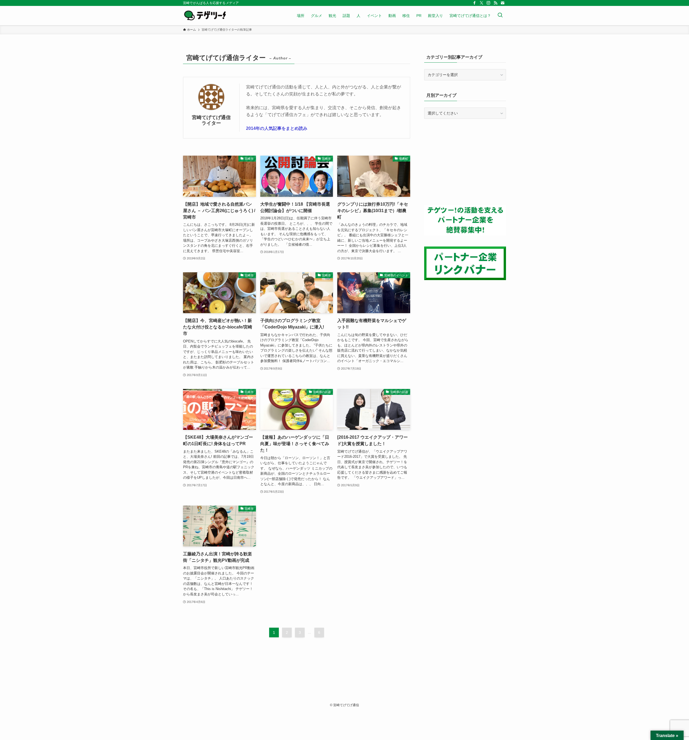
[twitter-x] (481, 3)
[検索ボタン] (500, 15)
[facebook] (474, 3)
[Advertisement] (465, 161)
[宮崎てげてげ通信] (205, 15)
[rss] (495, 3)
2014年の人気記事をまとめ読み (276, 128)
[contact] (502, 3)
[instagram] (488, 3)
